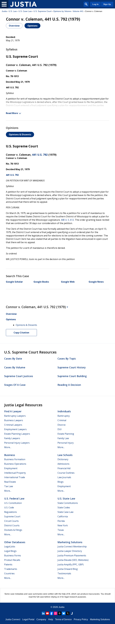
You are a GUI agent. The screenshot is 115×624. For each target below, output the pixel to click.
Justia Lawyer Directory (70, 551)
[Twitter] (67, 613)
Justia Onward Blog (68, 569)
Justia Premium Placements (72, 555)
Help (50, 619)
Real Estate (10, 481)
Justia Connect (12, 619)
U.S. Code (9, 507)
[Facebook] (51, 613)
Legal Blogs (10, 551)
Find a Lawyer (12, 411)
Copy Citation (21, 332)
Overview (14, 25)
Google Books (41, 281)
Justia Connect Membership (72, 546)
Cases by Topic (67, 358)
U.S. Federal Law (14, 498)
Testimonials (64, 573)
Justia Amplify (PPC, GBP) (71, 564)
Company (41, 619)
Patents (8, 564)
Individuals (64, 411)
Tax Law (8, 486)
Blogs (61, 481)
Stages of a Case (15, 384)
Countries (9, 573)
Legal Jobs (9, 546)
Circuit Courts (11, 521)
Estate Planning (66, 433)
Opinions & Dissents (20, 134)
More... (7, 447)
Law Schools (65, 455)
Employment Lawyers (15, 429)
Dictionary (63, 459)
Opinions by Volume (62, 11)
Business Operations (15, 463)
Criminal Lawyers (13, 424)
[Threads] (59, 613)
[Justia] (23, 4)
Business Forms (12, 555)
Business (9, 455)
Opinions (32, 25)
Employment (10, 468)
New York (63, 525)
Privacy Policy (81, 619)
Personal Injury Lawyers (17, 442)
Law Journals (64, 477)
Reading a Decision (69, 384)
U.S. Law (13, 11)
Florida (61, 521)
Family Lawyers (12, 438)
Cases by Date (13, 358)
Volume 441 (78, 11)
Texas (61, 529)
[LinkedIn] (43, 613)
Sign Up (107, 4)
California (63, 516)
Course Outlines (66, 472)
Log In (95, 4)
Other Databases (14, 542)
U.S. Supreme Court (42, 11)
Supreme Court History (72, 367)
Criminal (62, 420)
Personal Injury (66, 442)
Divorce (61, 424)
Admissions (63, 463)
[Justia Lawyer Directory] (71, 613)
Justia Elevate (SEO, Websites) (73, 560)
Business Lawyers (13, 420)
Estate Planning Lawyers (17, 433)
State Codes (64, 507)
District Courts (11, 525)
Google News (96, 281)
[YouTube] (47, 613)
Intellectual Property (15, 472)
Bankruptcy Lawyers (15, 415)
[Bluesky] (63, 613)
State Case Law (65, 512)
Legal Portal (28, 619)
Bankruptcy (64, 415)
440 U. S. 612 (67, 219)
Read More (12, 113)
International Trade (14, 477)
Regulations (10, 512)
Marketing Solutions (70, 542)
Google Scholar (14, 281)
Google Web (68, 281)
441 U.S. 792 (40, 155)
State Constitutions (68, 503)
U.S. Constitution (13, 503)
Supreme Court (12, 516)
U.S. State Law (66, 498)
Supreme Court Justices (18, 376)
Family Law (63, 438)
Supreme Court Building (72, 376)
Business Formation (14, 459)
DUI (60, 429)
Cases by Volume (14, 367)
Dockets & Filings (13, 529)
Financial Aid (64, 468)
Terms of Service (63, 619)
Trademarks (10, 569)
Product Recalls (12, 560)
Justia (4, 11)
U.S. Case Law (25, 11)
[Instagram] (55, 613)
